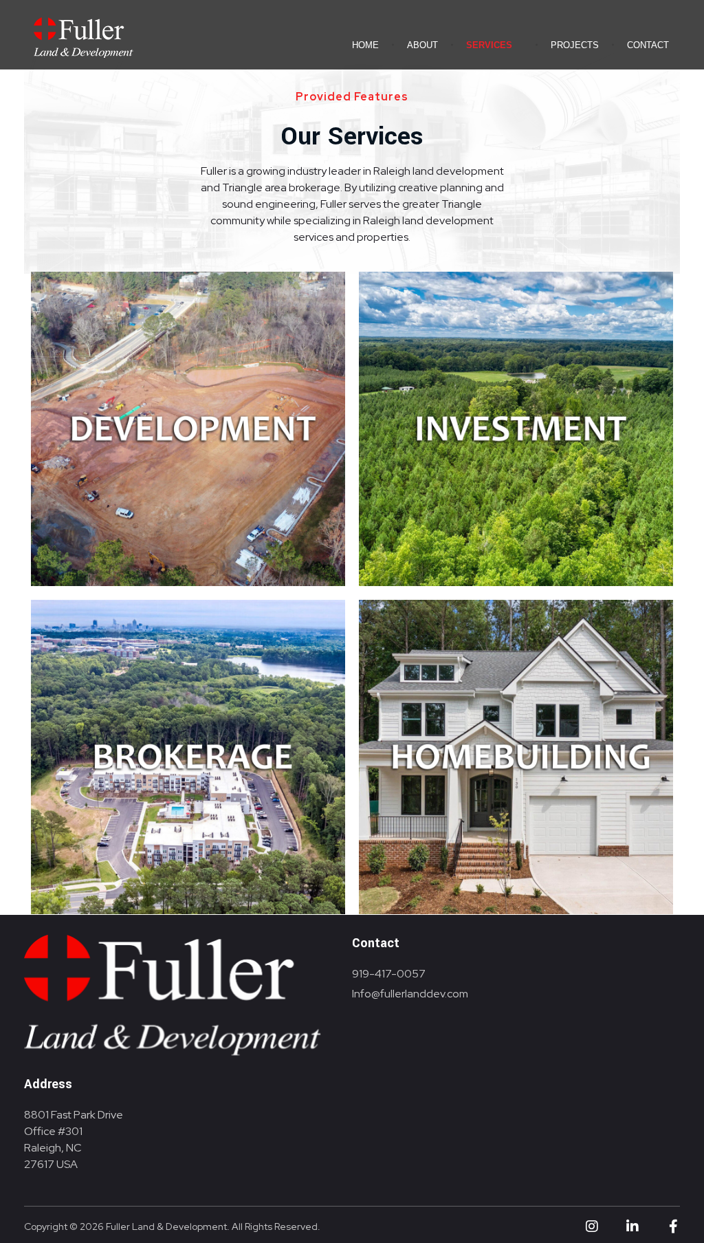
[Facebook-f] (673, 1226)
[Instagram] (592, 1226)
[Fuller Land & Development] (82, 36)
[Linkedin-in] (632, 1226)
